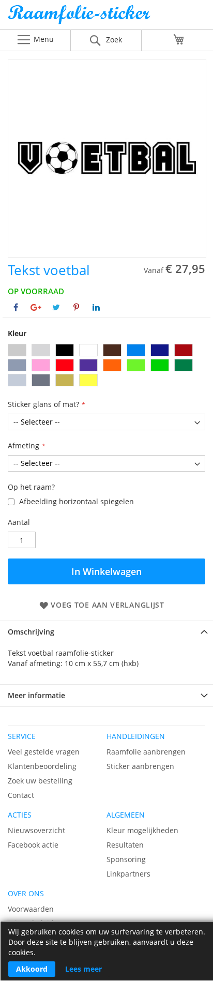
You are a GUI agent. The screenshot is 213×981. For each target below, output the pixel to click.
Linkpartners (128, 874)
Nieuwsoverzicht (36, 830)
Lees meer (83, 969)
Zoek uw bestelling (40, 781)
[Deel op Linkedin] (96, 307)
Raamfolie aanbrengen (146, 752)
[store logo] (106, 17)
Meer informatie (36, 695)
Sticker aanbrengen (140, 766)
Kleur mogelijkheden (142, 830)
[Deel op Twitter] (56, 307)
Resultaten (125, 845)
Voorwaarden (31, 909)
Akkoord (32, 969)
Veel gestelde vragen (44, 752)
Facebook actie (33, 845)
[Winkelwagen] (179, 39)
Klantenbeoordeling (42, 766)
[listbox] (106, 366)
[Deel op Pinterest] (76, 307)
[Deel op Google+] (36, 307)
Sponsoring (126, 859)
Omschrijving (31, 632)
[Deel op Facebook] (15, 307)
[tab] (106, 632)
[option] (17, 350)
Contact (21, 795)
